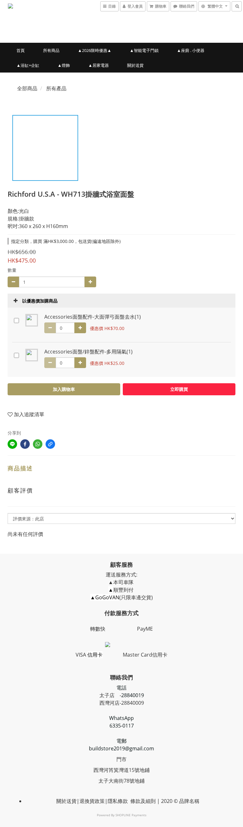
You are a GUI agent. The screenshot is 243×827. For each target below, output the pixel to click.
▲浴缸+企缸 (27, 65)
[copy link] (50, 444)
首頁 (20, 50)
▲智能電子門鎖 (144, 50)
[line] (12, 444)
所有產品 (56, 88)
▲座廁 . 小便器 (190, 50)
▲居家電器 (98, 65)
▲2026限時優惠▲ (94, 50)
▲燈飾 (64, 65)
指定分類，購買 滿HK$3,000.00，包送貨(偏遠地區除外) (66, 241)
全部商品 (27, 88)
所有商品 (51, 50)
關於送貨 (135, 65)
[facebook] (25, 444)
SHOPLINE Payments (130, 815)
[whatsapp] (37, 444)
